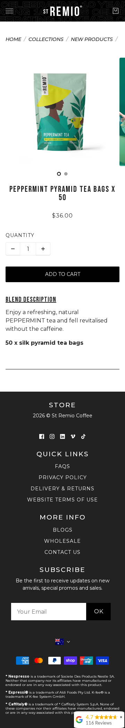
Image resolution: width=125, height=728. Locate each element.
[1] (66, 174)
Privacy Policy (63, 477)
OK (98, 611)
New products (92, 39)
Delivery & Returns (62, 488)
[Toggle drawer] (9, 11)
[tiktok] (83, 436)
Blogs (63, 530)
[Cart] (115, 11)
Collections (46, 39)
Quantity (20, 235)
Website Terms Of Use (62, 500)
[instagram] (52, 436)
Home (13, 39)
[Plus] (43, 248)
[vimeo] (73, 436)
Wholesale (62, 541)
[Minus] (13, 248)
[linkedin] (62, 436)
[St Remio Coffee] (62, 11)
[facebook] (41, 436)
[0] (59, 174)
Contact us (62, 552)
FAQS (62, 466)
